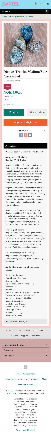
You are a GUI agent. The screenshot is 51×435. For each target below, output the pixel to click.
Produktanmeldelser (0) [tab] (15, 321)
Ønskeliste (39, 112)
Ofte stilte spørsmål (26, 384)
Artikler (42, 331)
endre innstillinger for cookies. (25, 425)
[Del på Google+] (25, 135)
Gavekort (14, 336)
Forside (4, 16)
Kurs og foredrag (31, 331)
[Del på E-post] (30, 135)
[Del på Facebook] (21, 135)
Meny (7, 11)
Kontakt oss (35, 336)
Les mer (30, 423)
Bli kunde (17, 331)
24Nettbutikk (30, 430)
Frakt (18, 374)
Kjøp (15, 112)
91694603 (11, 394)
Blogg (44, 379)
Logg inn (24, 336)
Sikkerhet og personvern (16, 379)
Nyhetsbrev (35, 379)
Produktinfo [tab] (10, 145)
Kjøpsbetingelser (30, 374)
